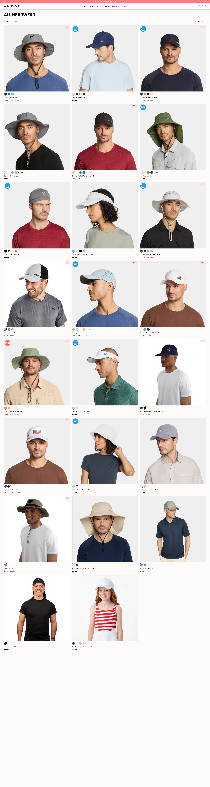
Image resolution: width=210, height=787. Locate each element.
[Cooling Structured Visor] (105, 372)
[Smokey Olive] (5, 565)
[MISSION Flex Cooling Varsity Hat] (173, 372)
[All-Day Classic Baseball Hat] (173, 451)
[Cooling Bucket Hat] (37, 58)
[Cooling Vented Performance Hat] (105, 137)
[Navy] (77, 94)
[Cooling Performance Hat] (173, 58)
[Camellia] (84, 329)
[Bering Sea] (9, 329)
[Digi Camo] (16, 251)
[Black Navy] (84, 94)
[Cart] (205, 6)
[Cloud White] (77, 486)
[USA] (9, 486)
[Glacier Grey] (73, 94)
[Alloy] (73, 408)
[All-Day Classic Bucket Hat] (105, 451)
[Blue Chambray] (73, 486)
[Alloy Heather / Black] (5, 329)
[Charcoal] (12, 172)
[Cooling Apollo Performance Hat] (105, 294)
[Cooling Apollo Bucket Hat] (37, 372)
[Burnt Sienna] (9, 408)
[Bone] (5, 172)
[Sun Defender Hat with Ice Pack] (105, 529)
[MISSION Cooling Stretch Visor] (105, 215)
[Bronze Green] (148, 172)
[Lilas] (73, 172)
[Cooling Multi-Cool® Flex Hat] (173, 294)
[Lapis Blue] (84, 172)
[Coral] (144, 94)
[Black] (5, 251)
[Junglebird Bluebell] (151, 251)
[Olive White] (80, 94)
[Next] (205, 1)
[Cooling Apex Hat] (37, 294)
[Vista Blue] (77, 408)
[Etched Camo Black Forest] (141, 251)
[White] (16, 94)
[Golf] (5, 486)
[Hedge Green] (73, 329)
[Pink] (84, 643)
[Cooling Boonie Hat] (37, 137)
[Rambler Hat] (37, 529)
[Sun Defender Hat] (173, 137)
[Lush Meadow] (80, 172)
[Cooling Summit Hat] (105, 58)
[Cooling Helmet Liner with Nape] (37, 608)
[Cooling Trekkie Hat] (37, 451)
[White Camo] (77, 251)
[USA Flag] (9, 251)
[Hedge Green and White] (12, 329)
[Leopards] (5, 94)
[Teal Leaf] (9, 94)
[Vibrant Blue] (12, 94)
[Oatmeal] (144, 172)
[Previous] (5, 1)
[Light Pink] (151, 94)
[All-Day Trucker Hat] (173, 529)
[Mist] (80, 643)
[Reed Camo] (144, 565)
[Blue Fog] (77, 329)
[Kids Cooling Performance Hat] (105, 608)
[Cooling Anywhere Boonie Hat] (173, 215)
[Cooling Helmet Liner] (37, 215)
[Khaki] (16, 172)
